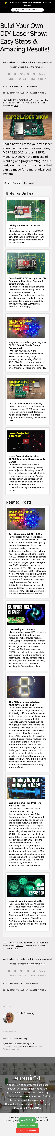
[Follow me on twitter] (21, 74)
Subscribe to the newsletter (31, 67)
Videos (12, 78)
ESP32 (22, 78)
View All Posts (11, 11)
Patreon (19, 103)
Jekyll (25, 1038)
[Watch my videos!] (9, 74)
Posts (42, 74)
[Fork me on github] (34, 74)
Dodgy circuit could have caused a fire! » (24, 93)
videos (38, 1088)
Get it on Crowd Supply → (27, 10)
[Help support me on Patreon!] (15, 74)
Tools (32, 78)
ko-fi (16, 105)
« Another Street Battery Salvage (20, 86)
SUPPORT (12, 100)
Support (42, 78)
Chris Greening (28, 1046)
